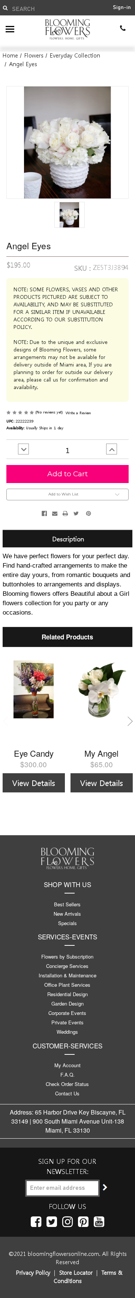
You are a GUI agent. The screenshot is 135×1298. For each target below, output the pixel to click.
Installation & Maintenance (67, 975)
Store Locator (76, 1272)
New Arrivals (67, 913)
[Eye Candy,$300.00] (34, 701)
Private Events (67, 1022)
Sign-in (122, 7)
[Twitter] (76, 513)
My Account (67, 1065)
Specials (67, 923)
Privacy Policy (33, 1272)
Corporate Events (67, 1012)
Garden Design (67, 1003)
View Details (33, 782)
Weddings (67, 1031)
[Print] (65, 513)
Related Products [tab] (67, 636)
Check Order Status (67, 1083)
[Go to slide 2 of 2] (5, 721)
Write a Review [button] (78, 412)
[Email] (54, 513)
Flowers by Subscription (67, 956)
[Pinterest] (88, 513)
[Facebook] (44, 513)
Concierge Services (67, 965)
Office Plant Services (67, 984)
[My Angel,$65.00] (101, 701)
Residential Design (67, 994)
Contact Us (67, 1093)
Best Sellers (67, 904)
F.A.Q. (67, 1074)
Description (68, 538)
